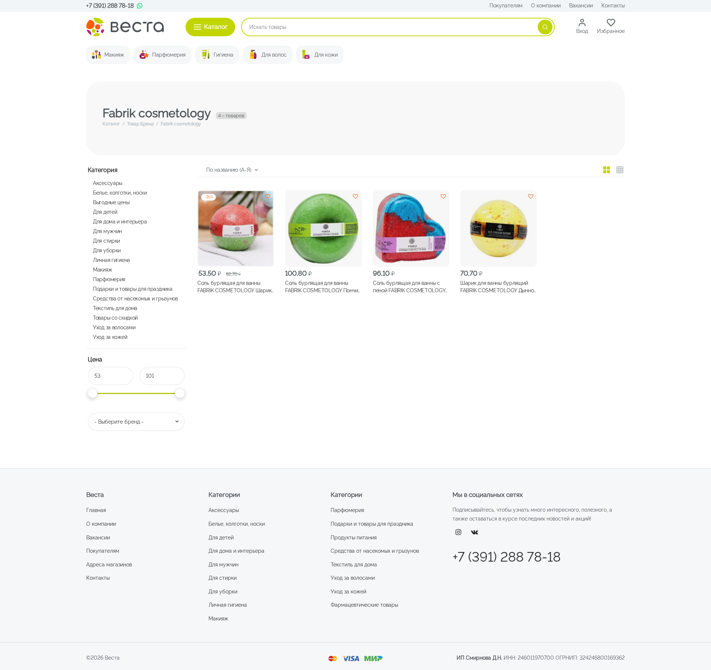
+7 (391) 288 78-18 (110, 5)
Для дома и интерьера (120, 221)
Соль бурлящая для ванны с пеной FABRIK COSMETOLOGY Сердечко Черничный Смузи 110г (409, 287)
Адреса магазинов (109, 565)
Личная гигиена (111, 260)
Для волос (274, 55)
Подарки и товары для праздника (132, 289)
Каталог (111, 124)
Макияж (114, 55)
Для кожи (326, 55)
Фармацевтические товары (364, 605)
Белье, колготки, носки (120, 192)
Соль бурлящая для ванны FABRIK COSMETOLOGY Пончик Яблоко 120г (322, 287)
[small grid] (620, 170)
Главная (96, 510)
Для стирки (106, 241)
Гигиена (223, 55)
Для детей (105, 212)
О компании (546, 6)
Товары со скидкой (115, 317)
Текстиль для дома (115, 308)
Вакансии (581, 6)
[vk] (474, 532)
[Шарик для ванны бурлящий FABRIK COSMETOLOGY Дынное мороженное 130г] (498, 228)
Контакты (613, 6)
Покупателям (506, 6)
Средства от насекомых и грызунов (135, 298)
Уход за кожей (110, 337)
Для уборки (107, 250)
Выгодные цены (111, 202)
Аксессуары (107, 183)
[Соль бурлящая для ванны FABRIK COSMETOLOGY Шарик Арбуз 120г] (235, 228)
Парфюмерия (169, 55)
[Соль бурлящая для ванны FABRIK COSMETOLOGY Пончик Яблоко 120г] (323, 228)
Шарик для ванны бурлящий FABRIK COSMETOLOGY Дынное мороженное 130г (498, 287)
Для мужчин (107, 231)
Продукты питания (354, 538)
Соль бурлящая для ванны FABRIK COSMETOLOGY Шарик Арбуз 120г (234, 287)
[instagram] (458, 532)
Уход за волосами (114, 327)
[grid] (606, 170)
